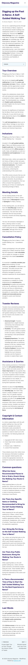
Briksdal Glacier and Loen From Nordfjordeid (21, 645)
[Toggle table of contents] (23, 64)
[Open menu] (25, 3)
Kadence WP (17, 660)
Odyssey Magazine (8, 21)
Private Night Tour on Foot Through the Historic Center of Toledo (7, 646)
